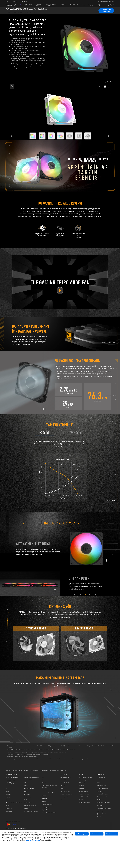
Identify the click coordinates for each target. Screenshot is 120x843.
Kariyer (99, 817)
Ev (6, 786)
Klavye (44, 801)
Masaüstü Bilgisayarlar (30, 780)
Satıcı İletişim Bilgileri (84, 802)
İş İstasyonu (9, 811)
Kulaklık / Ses (45, 807)
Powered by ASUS (103, 1)
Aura (62, 800)
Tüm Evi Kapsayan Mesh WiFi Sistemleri (49, 786)
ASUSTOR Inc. (101, 800)
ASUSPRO (63, 780)
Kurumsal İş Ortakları (102, 794)
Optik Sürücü (27, 802)
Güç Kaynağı (27, 797)
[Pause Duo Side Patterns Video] (55, 590)
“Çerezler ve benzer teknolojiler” (33, 840)
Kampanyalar (91, 5)
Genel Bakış (8, 12)
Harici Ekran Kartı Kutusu (30, 805)
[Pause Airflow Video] (115, 738)
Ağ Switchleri (45, 790)
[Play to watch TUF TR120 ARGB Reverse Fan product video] (60, 282)
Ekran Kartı (27, 794)
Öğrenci (8, 797)
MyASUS (81, 800)
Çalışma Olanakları (102, 814)
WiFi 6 (43, 780)
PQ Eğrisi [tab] (44, 432)
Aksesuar (8, 800)
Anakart (26, 791)
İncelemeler (28, 12)
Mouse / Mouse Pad (47, 804)
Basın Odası (100, 791)
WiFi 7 (43, 777)
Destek (35, 12)
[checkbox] (109, 82)
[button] (111, 1)
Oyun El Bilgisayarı (11, 780)
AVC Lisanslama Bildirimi (67, 794)
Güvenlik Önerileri (83, 791)
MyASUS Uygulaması (84, 794)
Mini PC (26, 785)
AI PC (62, 788)
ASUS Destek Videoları (85, 797)
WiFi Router (45, 783)
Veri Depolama (28, 800)
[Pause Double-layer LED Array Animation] (107, 560)
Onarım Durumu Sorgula (85, 777)
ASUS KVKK (100, 805)
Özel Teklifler (99, 5)
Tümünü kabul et (111, 834)
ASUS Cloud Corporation (103, 802)
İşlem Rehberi (100, 811)
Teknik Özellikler (18, 12)
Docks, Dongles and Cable (49, 813)
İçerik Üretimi (9, 794)
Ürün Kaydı (82, 783)
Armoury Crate (64, 797)
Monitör (8, 805)
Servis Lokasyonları (84, 780)
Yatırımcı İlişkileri (101, 785)
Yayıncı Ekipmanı (46, 810)
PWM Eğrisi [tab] (76, 432)
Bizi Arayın (81, 788)
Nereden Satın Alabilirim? (106, 11)
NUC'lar (26, 783)
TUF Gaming (33, 770)
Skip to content (6, 5)
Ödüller (99, 783)
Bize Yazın (81, 785)
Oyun (7, 791)
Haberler (99, 780)
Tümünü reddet (97, 834)
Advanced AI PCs (65, 791)
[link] (9, 5)
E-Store (15, 5)
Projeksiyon (9, 808)
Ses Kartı (26, 808)
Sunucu (44, 795)
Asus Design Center (66, 777)
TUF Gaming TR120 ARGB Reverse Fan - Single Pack (26, 9)
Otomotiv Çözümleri (66, 783)
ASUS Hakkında (101, 777)
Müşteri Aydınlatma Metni (104, 808)
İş (6, 788)
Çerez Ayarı (82, 834)
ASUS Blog (63, 785)
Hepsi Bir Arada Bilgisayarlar (31, 777)
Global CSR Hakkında (102, 788)
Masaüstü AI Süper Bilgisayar (49, 793)
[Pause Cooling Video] (44, 408)
